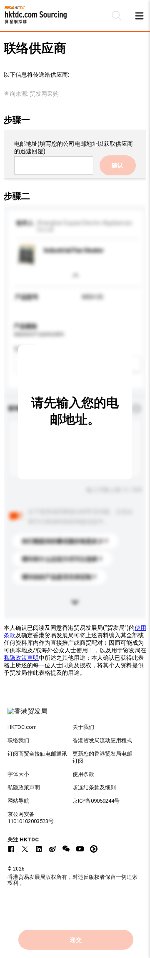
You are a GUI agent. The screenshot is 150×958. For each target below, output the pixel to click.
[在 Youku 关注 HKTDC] (94, 849)
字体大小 (18, 774)
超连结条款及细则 (94, 787)
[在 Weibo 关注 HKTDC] (52, 849)
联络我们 (18, 740)
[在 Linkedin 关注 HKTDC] (38, 849)
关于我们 (83, 727)
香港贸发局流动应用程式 (102, 740)
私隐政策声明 (21, 657)
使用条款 (83, 774)
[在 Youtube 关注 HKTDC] (80, 849)
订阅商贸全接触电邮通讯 (37, 754)
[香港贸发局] (75, 715)
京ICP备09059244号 (96, 801)
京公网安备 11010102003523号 (31, 817)
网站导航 (18, 801)
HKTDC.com (22, 727)
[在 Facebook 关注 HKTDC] (11, 849)
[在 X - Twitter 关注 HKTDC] (25, 849)
